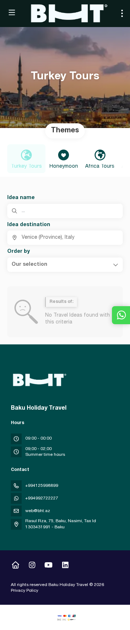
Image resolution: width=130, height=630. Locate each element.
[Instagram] (31, 566)
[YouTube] (48, 566)
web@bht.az (37, 511)
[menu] (122, 13)
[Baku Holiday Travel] (38, 380)
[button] (65, 264)
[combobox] (65, 237)
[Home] (15, 566)
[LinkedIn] (65, 566)
